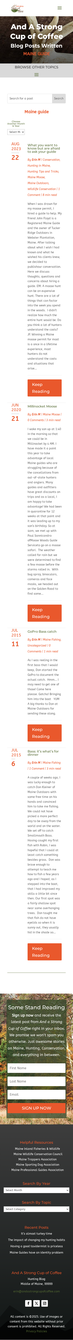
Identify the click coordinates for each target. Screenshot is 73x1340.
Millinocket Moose (42, 406)
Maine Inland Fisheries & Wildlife (37, 1149)
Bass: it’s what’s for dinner (43, 753)
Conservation (51, 160)
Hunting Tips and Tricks (43, 171)
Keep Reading (41, 388)
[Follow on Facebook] (28, 1303)
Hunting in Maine (39, 165)
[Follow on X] (36, 1303)
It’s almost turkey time (36, 1233)
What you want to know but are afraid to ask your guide (44, 148)
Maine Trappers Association (37, 1159)
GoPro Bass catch (42, 631)
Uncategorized (37, 645)
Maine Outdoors (38, 183)
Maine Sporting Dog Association (37, 1164)
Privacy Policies (36, 1331)
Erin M (36, 160)
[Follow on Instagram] (44, 1303)
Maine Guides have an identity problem (36, 1252)
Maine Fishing (52, 639)
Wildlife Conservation (42, 189)
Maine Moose (36, 177)
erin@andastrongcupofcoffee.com (36, 1291)
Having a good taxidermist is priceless (36, 1246)
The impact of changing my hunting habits (36, 1240)
